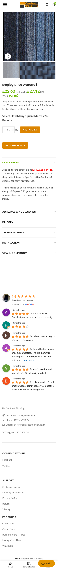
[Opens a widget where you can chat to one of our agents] (46, 563)
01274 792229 (21, 420)
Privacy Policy (9, 498)
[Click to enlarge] (8, 56)
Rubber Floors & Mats (13, 534)
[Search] (47, 5)
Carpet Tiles (8, 523)
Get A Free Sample (15, 145)
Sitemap (6, 509)
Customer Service (11, 487)
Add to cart (30, 129)
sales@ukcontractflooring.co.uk (28, 424)
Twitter (6, 466)
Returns (6, 503)
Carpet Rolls (8, 529)
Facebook (7, 459)
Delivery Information (13, 492)
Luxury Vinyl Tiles (11, 540)
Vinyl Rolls (7, 545)
